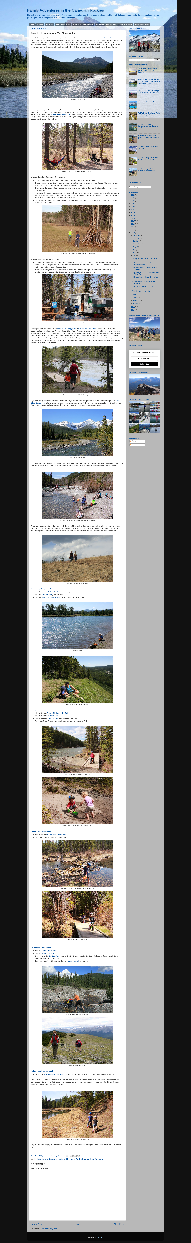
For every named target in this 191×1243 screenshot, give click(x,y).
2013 (133, 233)
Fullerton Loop (46, 595)
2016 (133, 224)
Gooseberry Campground (60, 114)
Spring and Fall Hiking (63, 24)
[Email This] (71, 1156)
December (137, 235)
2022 (133, 206)
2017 (133, 221)
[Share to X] (75, 1156)
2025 (133, 198)
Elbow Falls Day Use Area (50, 597)
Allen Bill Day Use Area (52, 592)
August (135, 247)
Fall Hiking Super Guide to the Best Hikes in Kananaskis (148, 170)
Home (78, 1224)
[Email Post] (67, 1156)
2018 (133, 218)
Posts (133, 441)
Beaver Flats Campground (87, 329)
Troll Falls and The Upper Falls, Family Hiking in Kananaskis (149, 114)
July (134, 250)
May (134, 256)
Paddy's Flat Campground (66, 329)
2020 (133, 212)
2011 (133, 310)
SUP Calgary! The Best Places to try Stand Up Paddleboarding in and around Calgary (149, 81)
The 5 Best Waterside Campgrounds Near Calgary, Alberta (148, 126)
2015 (133, 227)
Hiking (92, 1159)
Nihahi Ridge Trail (47, 953)
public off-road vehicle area (53, 1074)
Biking (38, 1159)
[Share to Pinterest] (79, 1156)
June (135, 253)
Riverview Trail (52, 716)
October (136, 241)
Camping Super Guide (142, 24)
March (135, 298)
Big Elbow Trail (54, 956)
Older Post (119, 1224)
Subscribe (144, 364)
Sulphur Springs (52, 718)
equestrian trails (73, 961)
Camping (45, 1159)
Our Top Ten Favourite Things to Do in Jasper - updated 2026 (148, 91)
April (134, 295)
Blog (32, 24)
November (137, 238)
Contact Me (49, 24)
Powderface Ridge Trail (49, 950)
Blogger (99, 1237)
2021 (133, 209)
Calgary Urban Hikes (125, 24)
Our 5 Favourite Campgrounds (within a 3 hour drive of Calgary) (148, 70)
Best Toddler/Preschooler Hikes (83, 24)
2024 (133, 201)
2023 (133, 203)
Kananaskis (99, 1159)
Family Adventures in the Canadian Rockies (65, 10)
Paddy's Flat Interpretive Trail (57, 713)
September (137, 244)
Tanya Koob (57, 1156)
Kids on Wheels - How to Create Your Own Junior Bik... (145, 278)
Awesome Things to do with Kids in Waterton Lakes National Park (149, 137)
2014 (133, 230)
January (136, 303)
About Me (40, 24)
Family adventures (82, 1159)
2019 (133, 215)
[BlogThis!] (73, 1156)
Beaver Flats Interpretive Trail (58, 834)
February (136, 300)
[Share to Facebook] (77, 1156)
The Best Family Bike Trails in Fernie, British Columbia (148, 158)
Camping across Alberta (57, 1159)
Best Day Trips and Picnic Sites (106, 24)
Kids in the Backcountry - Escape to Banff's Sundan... (144, 263)
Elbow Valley (107, 38)
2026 (133, 195)
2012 (133, 307)
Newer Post (36, 1224)
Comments (135, 445)
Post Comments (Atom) (48, 1229)
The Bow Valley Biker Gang (141, 291)
